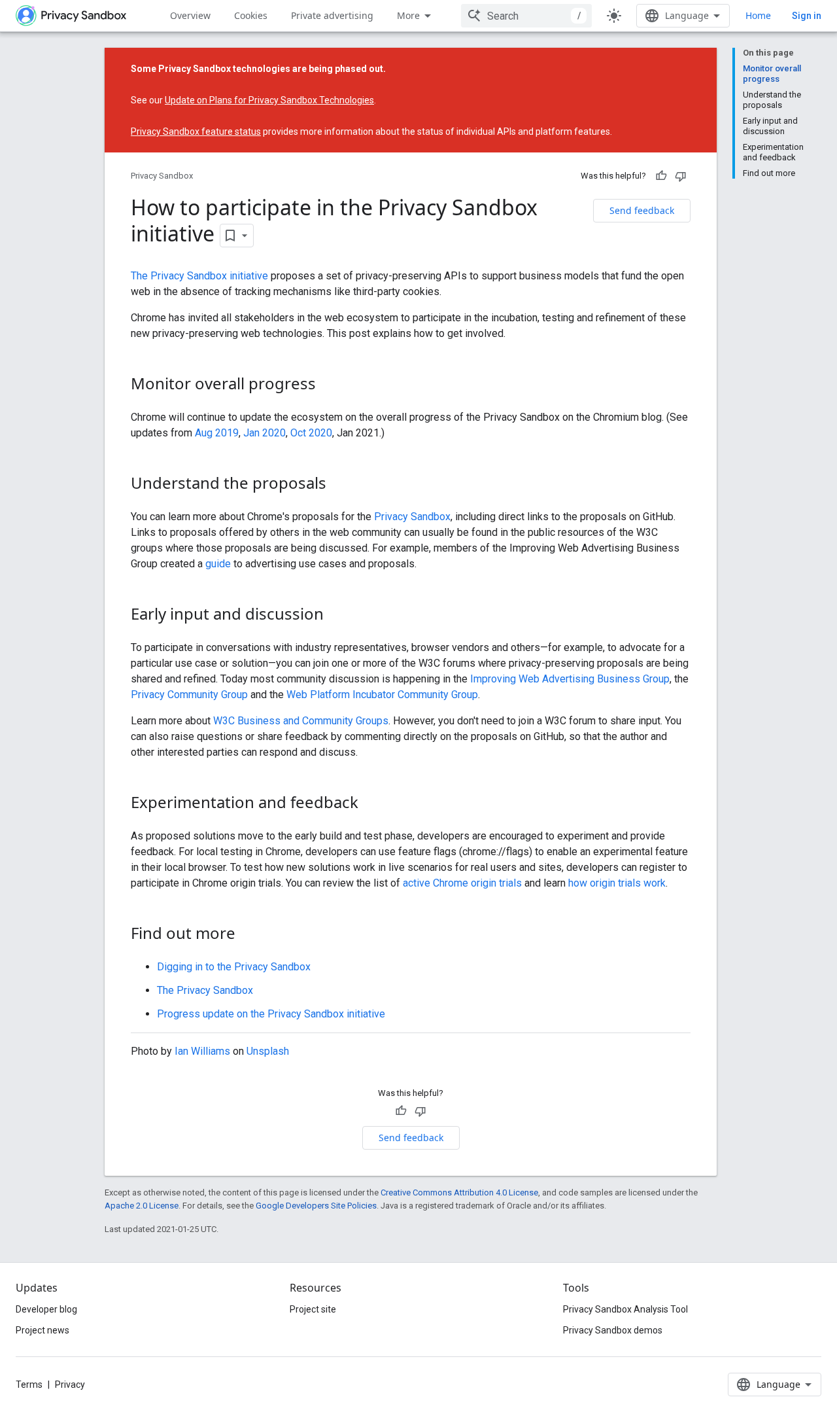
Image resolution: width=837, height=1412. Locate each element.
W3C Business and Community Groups (300, 721)
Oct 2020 (311, 433)
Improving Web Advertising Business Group (570, 679)
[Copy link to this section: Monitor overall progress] (329, 385)
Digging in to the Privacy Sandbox (234, 967)
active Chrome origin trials (462, 883)
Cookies (250, 15)
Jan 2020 (264, 433)
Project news (42, 1330)
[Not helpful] (681, 176)
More (408, 15)
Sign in (806, 15)
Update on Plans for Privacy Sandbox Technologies (269, 100)
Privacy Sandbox (162, 176)
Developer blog (46, 1309)
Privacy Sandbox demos (612, 1330)
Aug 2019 (217, 433)
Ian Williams (202, 1051)
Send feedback (641, 210)
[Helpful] (661, 176)
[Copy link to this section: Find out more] (248, 935)
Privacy (70, 1384)
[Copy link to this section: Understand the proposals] (339, 485)
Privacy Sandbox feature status (196, 131)
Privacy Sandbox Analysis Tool (625, 1309)
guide (218, 563)
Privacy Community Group (189, 694)
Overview (190, 15)
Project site (313, 1309)
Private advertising (332, 15)
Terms (29, 1384)
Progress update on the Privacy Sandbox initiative (271, 1014)
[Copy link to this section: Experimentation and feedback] (371, 804)
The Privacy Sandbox (205, 990)
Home (758, 15)
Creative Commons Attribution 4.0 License (459, 1192)
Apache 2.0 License (142, 1205)
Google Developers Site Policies (316, 1205)
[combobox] (526, 15)
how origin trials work (617, 883)
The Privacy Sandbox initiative (199, 276)
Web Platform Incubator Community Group (382, 694)
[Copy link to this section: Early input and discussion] (337, 616)
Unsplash (268, 1051)
